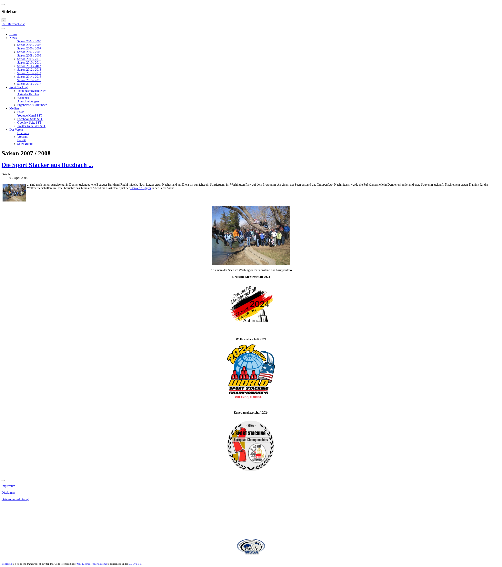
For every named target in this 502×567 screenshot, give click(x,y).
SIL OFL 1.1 (134, 563)
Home (13, 34)
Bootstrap (7, 563)
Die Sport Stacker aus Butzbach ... (47, 164)
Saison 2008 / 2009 (29, 55)
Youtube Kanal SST (29, 115)
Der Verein (16, 129)
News (13, 37)
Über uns (23, 133)
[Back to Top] (3, 480)
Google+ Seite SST (29, 122)
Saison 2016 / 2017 (29, 83)
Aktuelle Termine (28, 94)
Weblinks (23, 97)
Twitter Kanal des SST (31, 126)
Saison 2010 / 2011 (29, 62)
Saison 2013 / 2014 (29, 73)
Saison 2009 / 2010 (29, 59)
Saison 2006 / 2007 (29, 48)
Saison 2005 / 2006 (29, 44)
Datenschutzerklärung (15, 499)
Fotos (20, 112)
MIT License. (84, 563)
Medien (14, 108)
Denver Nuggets (140, 188)
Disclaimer (8, 492)
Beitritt (21, 140)
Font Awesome (99, 563)
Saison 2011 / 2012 (29, 66)
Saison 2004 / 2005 (29, 41)
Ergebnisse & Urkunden (32, 105)
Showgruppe (25, 143)
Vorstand (22, 136)
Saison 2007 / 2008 (29, 52)
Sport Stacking (18, 87)
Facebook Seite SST (30, 119)
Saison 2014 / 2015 (29, 76)
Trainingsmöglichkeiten (31, 90)
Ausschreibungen (28, 101)
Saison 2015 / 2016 (29, 80)
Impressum (8, 486)
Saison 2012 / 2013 (29, 69)
